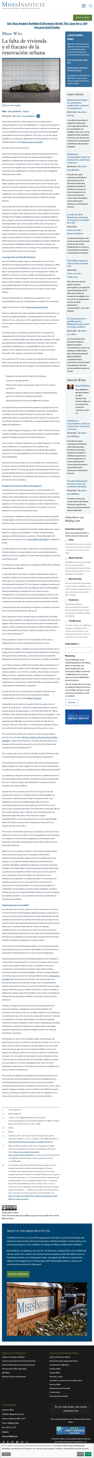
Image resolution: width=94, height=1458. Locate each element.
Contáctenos (54, 1392)
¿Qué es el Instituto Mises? (59, 1357)
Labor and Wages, (14, 111)
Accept (88, 1454)
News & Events (75, 579)
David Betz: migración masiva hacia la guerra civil (77, 263)
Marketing (70, 656)
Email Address (72, 644)
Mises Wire (12, 34)
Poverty (26, 111)
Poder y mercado (74, 230)
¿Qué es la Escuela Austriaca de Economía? (18, 1361)
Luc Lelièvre (72, 334)
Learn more (69, 677)
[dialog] (47, 1450)
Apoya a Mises (55, 1385)
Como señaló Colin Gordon (37, 540)
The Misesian (75, 621)
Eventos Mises (55, 1369)
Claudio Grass (72, 277)
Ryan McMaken (29, 116)
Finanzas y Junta (56, 1377)
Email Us (5, 1432)
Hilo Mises (6, 1373)
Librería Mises (54, 1373)
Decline (80, 1454)
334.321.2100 (13, 1423)
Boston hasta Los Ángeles (32, 142)
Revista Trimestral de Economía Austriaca (18, 1365)
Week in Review (76, 558)
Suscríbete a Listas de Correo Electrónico (65, 1381)
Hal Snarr (70, 116)
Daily (71, 540)
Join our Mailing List (10, 1436)
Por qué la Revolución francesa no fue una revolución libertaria (77, 484)
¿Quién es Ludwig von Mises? (13, 1357)
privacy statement (75, 693)
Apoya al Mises (82, 18)
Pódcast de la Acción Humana (14, 1377)
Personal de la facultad (58, 1396)
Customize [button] (6, 1454)
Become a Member (18, 1274)
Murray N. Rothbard (75, 234)
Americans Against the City (37, 307)
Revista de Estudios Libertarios (14, 1369)
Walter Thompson (34, 698)
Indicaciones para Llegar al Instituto (63, 1361)
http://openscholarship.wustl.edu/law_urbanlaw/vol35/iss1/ (30, 1142)
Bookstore (74, 600)
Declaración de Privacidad (59, 1388)
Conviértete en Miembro (59, 1365)
